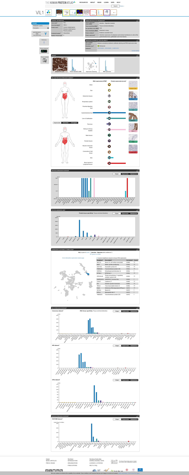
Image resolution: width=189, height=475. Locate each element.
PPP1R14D (100, 276)
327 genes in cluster (95, 254)
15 (97, 258)
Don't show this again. (134, 473)
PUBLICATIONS (72, 465)
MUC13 (99, 262)
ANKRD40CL (100, 279)
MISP (98, 264)
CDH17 (99, 281)
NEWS (99, 2)
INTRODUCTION (72, 460)
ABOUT (92, 2)
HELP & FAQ (93, 465)
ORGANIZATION (72, 463)
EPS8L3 (99, 273)
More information (123, 473)
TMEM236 (99, 269)
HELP (118, 2)
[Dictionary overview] (44, 43)
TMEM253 (99, 294)
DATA (112, 2)
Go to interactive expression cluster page (73, 258)
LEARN (106, 2)
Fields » (122, 6)
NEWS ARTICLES (51, 460)
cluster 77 (88, 252)
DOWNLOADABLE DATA (96, 460)
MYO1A (99, 290)
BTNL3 (99, 292)
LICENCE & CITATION (96, 463)
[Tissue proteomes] (44, 51)
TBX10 (99, 286)
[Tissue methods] (44, 60)
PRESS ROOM (50, 463)
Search (115, 6)
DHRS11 (99, 271)
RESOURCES (84, 2)
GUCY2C (99, 266)
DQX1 (98, 288)
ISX (98, 283)
